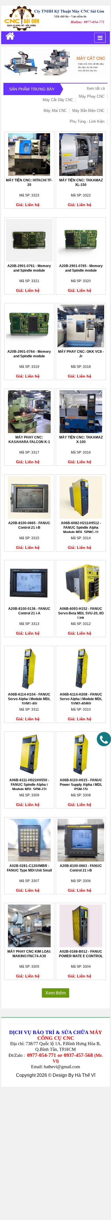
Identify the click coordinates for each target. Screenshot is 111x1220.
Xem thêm (55, 993)
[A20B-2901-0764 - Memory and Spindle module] (29, 326)
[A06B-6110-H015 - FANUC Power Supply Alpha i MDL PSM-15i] (80, 754)
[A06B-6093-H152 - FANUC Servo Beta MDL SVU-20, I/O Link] (80, 583)
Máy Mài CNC (55, 110)
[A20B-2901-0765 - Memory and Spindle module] (80, 240)
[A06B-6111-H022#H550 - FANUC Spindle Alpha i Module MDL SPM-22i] (29, 754)
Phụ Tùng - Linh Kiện (87, 121)
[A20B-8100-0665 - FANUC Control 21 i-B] (29, 497)
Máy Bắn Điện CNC (88, 110)
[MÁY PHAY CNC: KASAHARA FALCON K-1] (29, 411)
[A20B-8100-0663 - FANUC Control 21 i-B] (80, 840)
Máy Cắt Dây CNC (58, 100)
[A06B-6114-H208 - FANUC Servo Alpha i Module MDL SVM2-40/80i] (80, 668)
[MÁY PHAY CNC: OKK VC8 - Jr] (80, 326)
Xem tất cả (96, 88)
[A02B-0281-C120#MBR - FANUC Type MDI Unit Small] (29, 840)
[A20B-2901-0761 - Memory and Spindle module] (29, 240)
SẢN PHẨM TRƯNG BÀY (31, 89)
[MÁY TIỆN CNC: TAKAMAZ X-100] (80, 411)
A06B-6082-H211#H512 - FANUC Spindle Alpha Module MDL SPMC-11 (81, 527)
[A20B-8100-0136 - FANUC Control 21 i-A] (29, 583)
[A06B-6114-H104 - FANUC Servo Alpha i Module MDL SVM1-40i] (29, 668)
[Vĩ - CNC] (10, 36)
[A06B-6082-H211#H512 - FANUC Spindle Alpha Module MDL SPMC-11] (80, 497)
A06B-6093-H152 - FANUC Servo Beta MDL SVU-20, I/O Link (81, 613)
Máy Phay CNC (91, 96)
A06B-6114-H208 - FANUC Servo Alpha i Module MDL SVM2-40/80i (81, 699)
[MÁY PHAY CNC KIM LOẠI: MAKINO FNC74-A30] (29, 926)
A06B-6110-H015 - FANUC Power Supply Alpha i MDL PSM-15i (81, 784)
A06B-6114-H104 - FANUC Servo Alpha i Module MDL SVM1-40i (29, 699)
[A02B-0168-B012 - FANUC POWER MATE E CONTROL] (80, 926)
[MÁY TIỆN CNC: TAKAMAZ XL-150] (80, 154)
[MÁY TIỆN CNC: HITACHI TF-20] (29, 154)
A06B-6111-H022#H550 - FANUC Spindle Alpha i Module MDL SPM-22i (29, 784)
